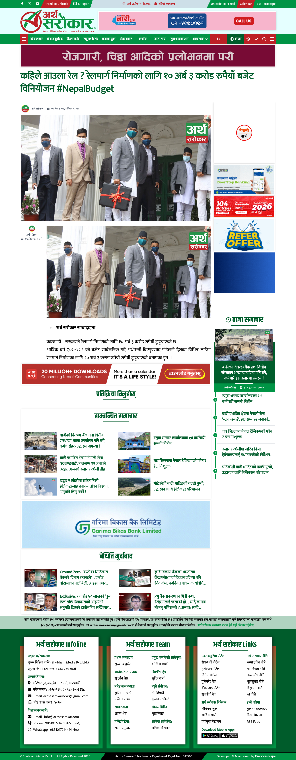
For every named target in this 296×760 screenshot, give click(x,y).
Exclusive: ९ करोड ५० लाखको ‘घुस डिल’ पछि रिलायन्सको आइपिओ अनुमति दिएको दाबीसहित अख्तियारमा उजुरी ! (86, 602)
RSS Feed (253, 722)
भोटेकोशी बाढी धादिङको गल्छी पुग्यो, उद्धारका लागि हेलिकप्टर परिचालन (179, 486)
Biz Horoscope (266, 3)
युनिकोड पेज (208, 682)
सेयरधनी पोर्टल (210, 662)
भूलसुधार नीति (255, 682)
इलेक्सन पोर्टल (210, 669)
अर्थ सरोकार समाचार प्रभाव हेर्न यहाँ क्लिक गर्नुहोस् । (226, 625)
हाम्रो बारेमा (253, 702)
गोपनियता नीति (256, 669)
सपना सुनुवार (122, 728)
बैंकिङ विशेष (73, 39)
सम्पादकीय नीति (256, 662)
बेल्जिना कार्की (160, 664)
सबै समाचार (36, 39)
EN (218, 39)
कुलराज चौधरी (160, 699)
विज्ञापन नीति (254, 688)
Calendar (246, 3)
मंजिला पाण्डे (122, 699)
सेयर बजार (126, 39)
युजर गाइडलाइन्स (257, 709)
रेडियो (238, 39)
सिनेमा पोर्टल (209, 675)
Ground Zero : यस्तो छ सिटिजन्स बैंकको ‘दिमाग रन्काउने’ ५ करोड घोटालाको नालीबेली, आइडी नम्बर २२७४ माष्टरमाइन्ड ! (84, 577)
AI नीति (251, 694)
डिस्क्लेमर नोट (255, 715)
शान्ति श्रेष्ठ (121, 714)
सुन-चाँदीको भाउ (180, 39)
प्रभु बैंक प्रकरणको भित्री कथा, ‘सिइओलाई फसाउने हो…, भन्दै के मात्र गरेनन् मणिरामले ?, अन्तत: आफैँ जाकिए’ (180, 602)
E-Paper (83, 3)
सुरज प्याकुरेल (123, 664)
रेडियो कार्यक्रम (166, 3)
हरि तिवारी (158, 693)
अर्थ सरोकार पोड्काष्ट (138, 3)
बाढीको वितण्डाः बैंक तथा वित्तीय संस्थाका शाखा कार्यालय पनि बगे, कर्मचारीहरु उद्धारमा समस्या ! (82, 441)
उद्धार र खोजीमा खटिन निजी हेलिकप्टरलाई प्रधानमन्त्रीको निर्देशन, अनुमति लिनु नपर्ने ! (84, 486)
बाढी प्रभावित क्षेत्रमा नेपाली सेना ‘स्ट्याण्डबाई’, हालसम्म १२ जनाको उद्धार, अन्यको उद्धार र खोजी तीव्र (83, 463)
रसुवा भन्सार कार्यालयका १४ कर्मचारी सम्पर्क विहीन (179, 441)
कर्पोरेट (143, 39)
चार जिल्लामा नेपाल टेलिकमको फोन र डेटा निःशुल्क (180, 463)
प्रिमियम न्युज (209, 709)
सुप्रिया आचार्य (123, 693)
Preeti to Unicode (56, 3)
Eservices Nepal (265, 756)
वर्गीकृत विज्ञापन (211, 722)
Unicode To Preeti (223, 3)
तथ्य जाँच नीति (256, 675)
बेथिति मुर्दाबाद (55, 39)
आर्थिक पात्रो (208, 715)
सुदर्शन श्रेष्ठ (121, 678)
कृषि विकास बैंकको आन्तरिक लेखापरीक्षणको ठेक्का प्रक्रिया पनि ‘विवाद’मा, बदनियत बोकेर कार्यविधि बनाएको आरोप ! (178, 577)
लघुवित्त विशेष (91, 39)
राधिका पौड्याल (161, 728)
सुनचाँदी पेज (208, 694)
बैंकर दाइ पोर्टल (210, 688)
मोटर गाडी (160, 39)
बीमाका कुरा (108, 39)
